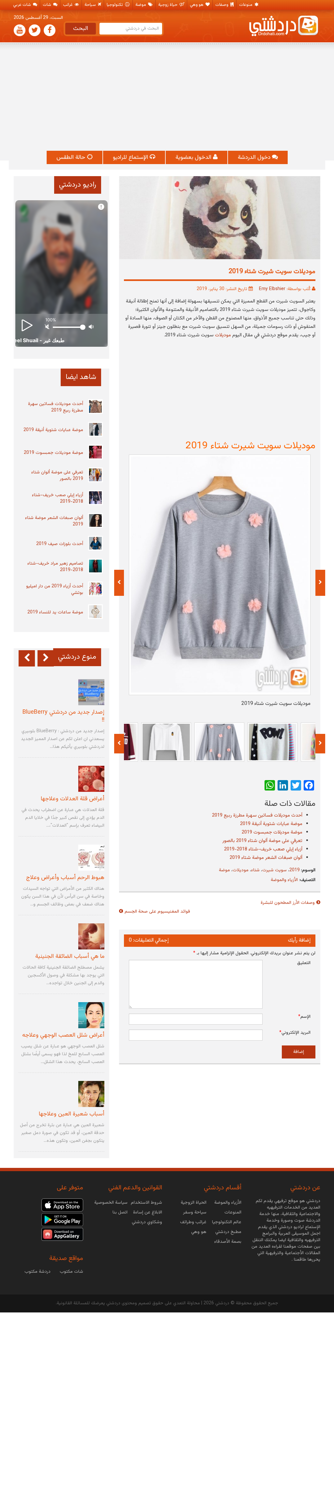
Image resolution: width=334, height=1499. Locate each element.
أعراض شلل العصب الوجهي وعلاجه (63, 1035)
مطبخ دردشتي (228, 1232)
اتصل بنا (120, 1212)
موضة (141, 5)
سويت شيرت (274, 870)
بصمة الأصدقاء (227, 1241)
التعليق (304, 963)
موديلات (241, 870)
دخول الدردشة (255, 157)
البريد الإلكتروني (295, 1033)
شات (47, 5)
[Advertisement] (167, 97)
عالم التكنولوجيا (226, 1222)
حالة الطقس (71, 157)
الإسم (304, 1017)
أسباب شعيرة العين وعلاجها (71, 1114)
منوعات (246, 5)
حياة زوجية (168, 5)
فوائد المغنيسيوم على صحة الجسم (157, 911)
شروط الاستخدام (146, 1202)
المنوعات (232, 1212)
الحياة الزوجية (193, 1202)
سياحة (90, 5)
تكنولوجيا (115, 5)
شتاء (255, 870)
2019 (294, 870)
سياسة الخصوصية (111, 1202)
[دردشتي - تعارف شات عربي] (62, 1205)
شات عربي (22, 5)
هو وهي (197, 5)
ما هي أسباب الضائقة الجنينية (69, 956)
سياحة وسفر (194, 1212)
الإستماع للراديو (131, 157)
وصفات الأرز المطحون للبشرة (288, 902)
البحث (80, 28)
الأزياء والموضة (284, 880)
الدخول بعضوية (194, 157)
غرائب (68, 5)
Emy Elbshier (272, 289)
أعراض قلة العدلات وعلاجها (72, 799)
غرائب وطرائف (193, 1222)
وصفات (222, 5)
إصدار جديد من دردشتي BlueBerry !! (63, 716)
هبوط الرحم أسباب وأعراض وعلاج (65, 877)
